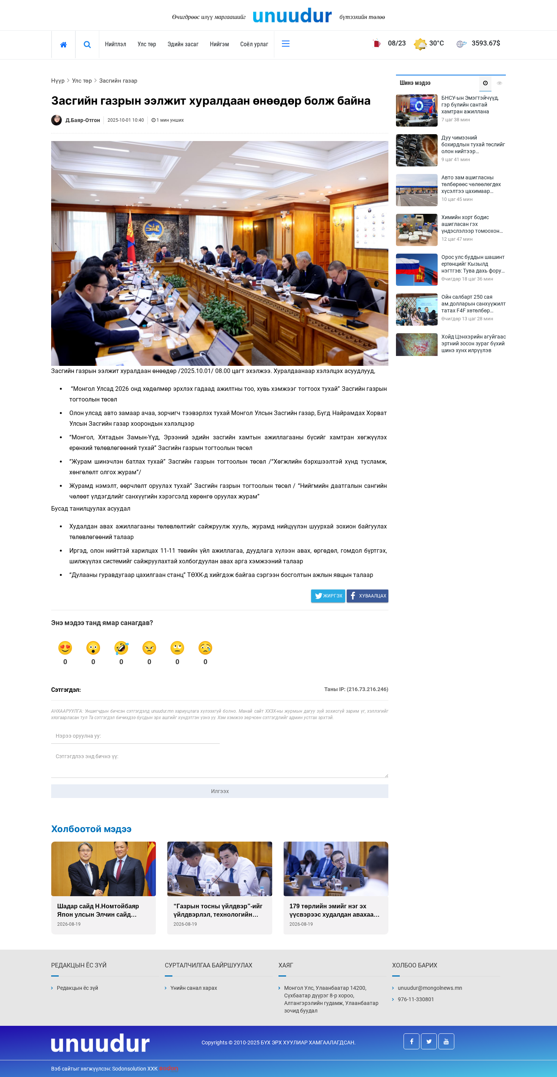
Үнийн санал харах (194, 988)
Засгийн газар (118, 80)
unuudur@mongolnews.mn (430, 988)
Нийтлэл (115, 44)
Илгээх (220, 791)
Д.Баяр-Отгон (83, 120)
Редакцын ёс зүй (77, 988)
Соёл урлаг (254, 44)
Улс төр (147, 44)
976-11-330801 (416, 999)
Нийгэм (219, 44)
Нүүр (57, 80)
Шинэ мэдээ (415, 82)
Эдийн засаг (183, 44)
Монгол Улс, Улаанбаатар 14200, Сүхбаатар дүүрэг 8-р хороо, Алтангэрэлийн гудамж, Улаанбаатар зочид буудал (331, 999)
